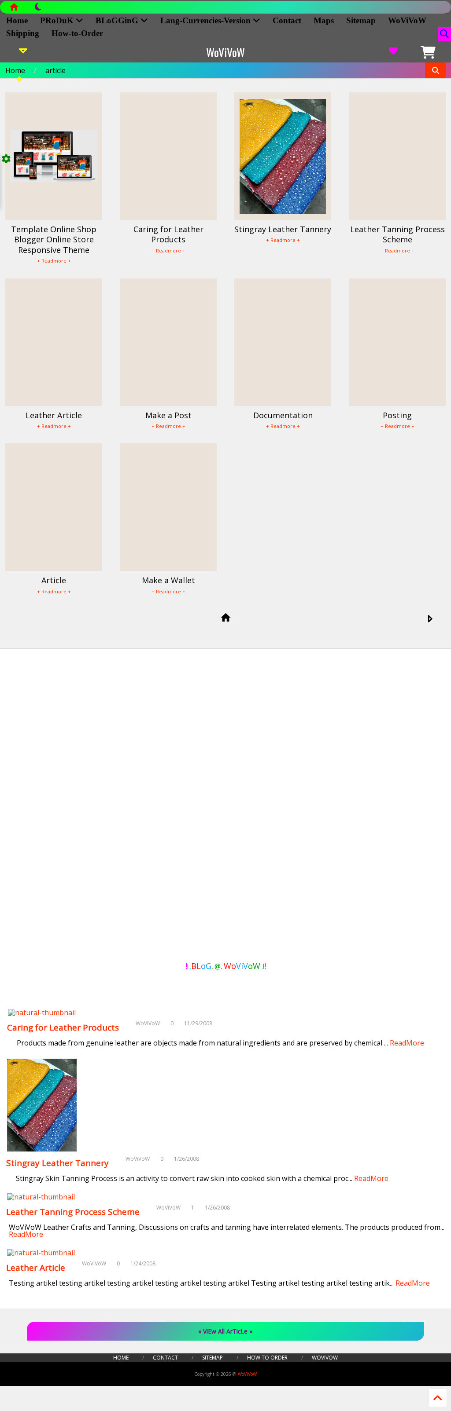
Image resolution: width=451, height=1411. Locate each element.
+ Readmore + (54, 260)
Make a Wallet (168, 580)
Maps (324, 20)
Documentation (283, 415)
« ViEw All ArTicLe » (225, 1331)
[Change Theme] (34, 9)
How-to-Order (77, 33)
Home (17, 20)
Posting (397, 415)
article (55, 70)
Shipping (22, 33)
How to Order (267, 1357)
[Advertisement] (47, 807)
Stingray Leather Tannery (282, 229)
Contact (287, 20)
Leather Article (54, 415)
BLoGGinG (118, 20)
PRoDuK (58, 20)
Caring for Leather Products (168, 234)
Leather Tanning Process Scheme (397, 234)
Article (53, 580)
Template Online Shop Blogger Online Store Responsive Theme (53, 239)
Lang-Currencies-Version (206, 20)
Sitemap (361, 20)
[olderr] (430, 619)
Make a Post (168, 415)
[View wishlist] (392, 52)
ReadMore (407, 1043)
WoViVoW (407, 20)
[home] (225, 618)
